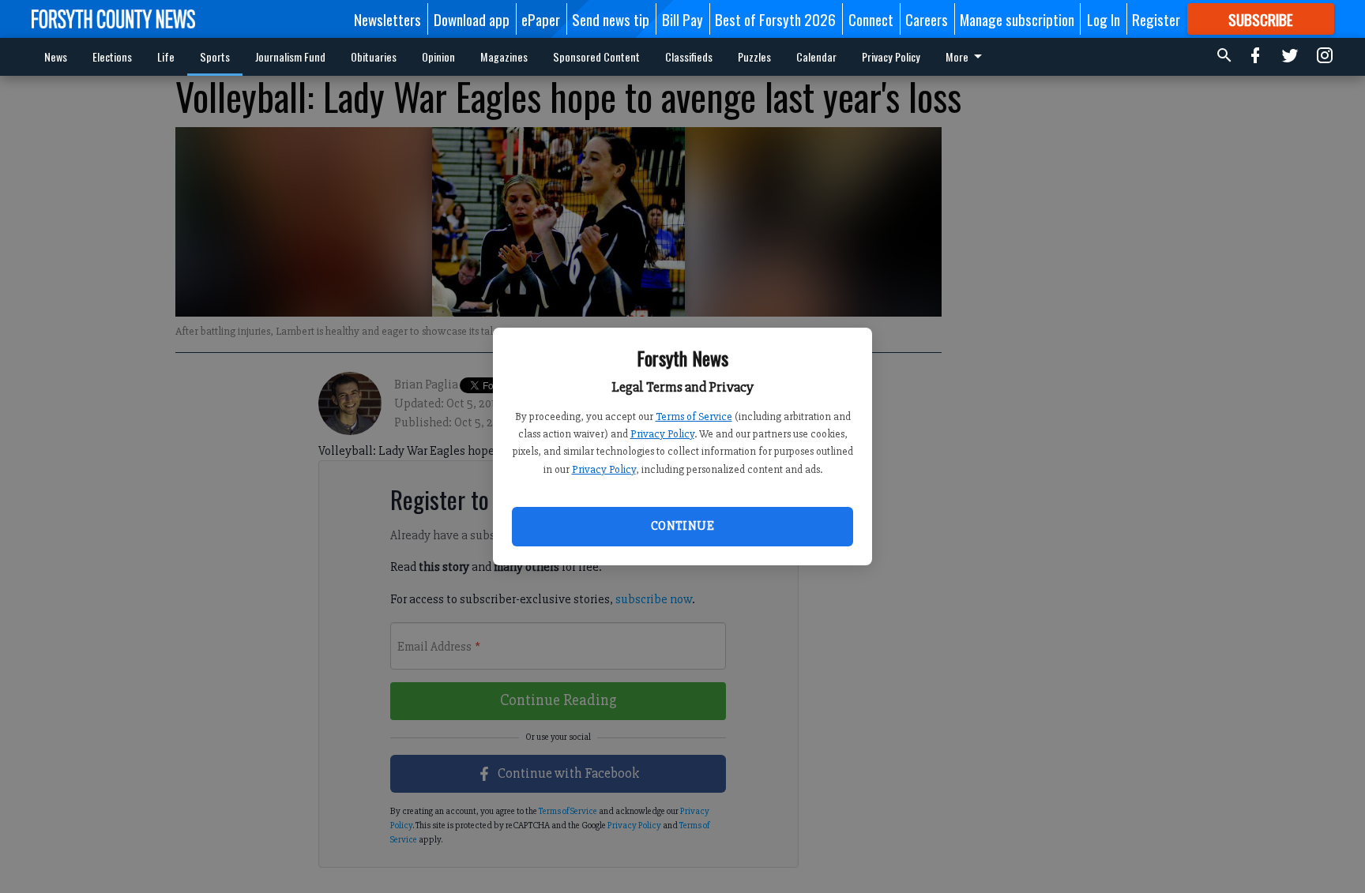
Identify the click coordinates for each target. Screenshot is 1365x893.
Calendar (816, 56)
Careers (926, 19)
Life (166, 56)
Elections (112, 56)
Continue (682, 526)
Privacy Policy (662, 434)
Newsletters (387, 19)
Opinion (438, 56)
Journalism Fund (290, 56)
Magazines (504, 56)
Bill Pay (682, 19)
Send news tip (610, 19)
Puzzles (754, 56)
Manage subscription (1017, 19)
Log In (1103, 19)
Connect (870, 19)
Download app (472, 19)
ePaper (540, 19)
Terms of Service (694, 416)
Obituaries (374, 56)
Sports (215, 56)
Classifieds (689, 56)
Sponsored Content (596, 56)
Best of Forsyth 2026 (775, 19)
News (55, 56)
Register (1156, 19)
